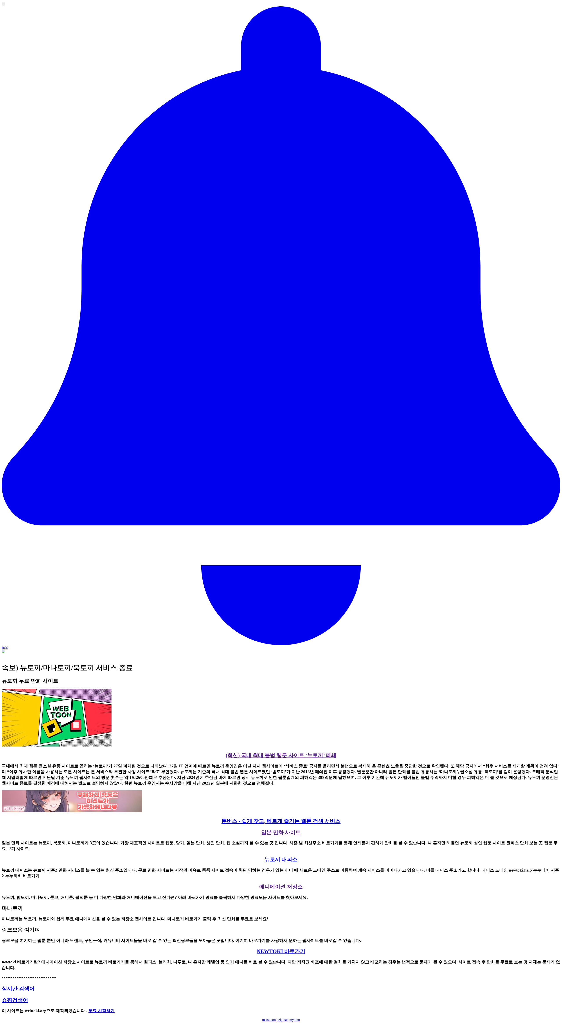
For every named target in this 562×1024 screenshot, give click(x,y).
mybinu (294, 1020)
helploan (282, 1020)
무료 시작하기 (101, 1010)
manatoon (269, 1020)
